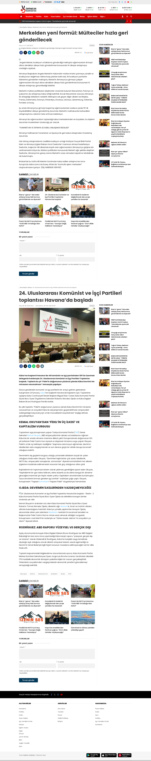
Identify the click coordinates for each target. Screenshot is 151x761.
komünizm (44, 481)
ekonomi (64, 506)
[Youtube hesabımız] (128, 2)
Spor (20, 746)
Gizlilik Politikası (63, 718)
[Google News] (89, 52)
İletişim (60, 721)
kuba (63, 574)
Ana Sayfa (61, 709)
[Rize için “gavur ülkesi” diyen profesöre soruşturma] (104, 156)
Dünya (92, 45)
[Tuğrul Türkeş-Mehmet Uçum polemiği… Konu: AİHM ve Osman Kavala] (104, 89)
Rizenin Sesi (41, 755)
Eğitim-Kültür (92, 16)
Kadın (46, 16)
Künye (60, 715)
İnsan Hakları (56, 16)
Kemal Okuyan (34, 435)
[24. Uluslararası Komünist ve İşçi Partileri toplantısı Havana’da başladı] (57, 185)
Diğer (102, 16)
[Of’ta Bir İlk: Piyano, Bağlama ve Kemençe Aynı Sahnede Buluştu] (104, 167)
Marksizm (53, 512)
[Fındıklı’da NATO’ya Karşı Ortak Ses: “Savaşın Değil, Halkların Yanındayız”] (57, 211)
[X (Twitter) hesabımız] (122, 2)
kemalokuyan (43, 574)
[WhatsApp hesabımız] (131, 2)
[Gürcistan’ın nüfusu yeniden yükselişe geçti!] (83, 618)
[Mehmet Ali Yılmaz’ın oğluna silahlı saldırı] (104, 147)
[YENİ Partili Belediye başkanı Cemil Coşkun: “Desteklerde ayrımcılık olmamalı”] (104, 64)
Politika (38, 16)
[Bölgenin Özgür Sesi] (28, 12)
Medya (82, 16)
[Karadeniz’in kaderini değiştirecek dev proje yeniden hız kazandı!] (83, 185)
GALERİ (25, 2)
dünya (33, 574)
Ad (20, 255)
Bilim (20, 740)
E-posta (61, 255)
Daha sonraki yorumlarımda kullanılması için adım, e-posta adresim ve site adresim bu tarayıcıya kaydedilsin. (54, 265)
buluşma (24, 574)
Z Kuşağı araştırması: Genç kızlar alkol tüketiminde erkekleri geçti (104, 21)
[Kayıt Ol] (123, 16)
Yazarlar (60, 712)
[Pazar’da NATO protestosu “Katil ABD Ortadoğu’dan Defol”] (31, 211)
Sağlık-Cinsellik (24, 743)
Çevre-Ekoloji (23, 737)
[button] (21, 16)
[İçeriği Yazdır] (42, 52)
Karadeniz (29, 16)
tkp (70, 574)
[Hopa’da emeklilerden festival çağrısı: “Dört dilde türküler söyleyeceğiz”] (83, 211)
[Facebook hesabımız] (119, 2)
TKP (76, 432)
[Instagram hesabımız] (125, 2)
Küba (42, 392)
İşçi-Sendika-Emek (70, 16)
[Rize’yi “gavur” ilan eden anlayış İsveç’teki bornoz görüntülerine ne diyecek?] (31, 185)
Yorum (22, 241)
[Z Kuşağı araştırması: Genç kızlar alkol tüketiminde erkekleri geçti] (104, 77)
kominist (55, 574)
